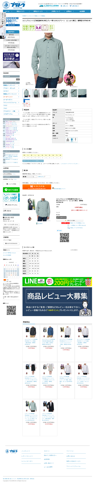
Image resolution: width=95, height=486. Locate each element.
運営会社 (32, 478)
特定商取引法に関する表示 (23, 478)
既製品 (43, 16)
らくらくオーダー (27, 461)
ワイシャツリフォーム (9, 102)
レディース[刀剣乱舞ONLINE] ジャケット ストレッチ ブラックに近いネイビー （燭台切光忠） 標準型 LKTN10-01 (48, 417)
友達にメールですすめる (76, 227)
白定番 (4, 18)
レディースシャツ (27, 456)
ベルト (5, 108)
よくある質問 (48, 467)
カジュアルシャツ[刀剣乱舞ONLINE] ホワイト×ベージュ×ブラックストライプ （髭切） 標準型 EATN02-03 (66, 343)
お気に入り (65, 6)
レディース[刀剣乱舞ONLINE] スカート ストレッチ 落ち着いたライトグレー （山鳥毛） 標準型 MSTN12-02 (48, 380)
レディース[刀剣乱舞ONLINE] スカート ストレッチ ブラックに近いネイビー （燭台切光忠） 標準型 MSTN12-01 (31, 380)
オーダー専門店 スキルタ (9, 253)
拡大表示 (40, 223)
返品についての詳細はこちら (77, 223)
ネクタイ (6, 91)
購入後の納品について (59, 188)
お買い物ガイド (49, 463)
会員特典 (47, 459)
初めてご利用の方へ (50, 455)
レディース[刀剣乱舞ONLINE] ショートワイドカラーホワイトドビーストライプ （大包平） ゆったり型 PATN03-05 (83, 380)
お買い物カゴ (75, 6)
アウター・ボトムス (9, 88)
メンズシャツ (30, 16)
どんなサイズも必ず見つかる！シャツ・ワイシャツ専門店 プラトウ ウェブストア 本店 (15, 5)
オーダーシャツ (8, 96)
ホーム (7, 11)
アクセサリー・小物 (9, 111)
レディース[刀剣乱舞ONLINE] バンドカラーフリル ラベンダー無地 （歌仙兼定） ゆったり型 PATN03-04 (66, 380)
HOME (24, 16)
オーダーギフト (8, 99)
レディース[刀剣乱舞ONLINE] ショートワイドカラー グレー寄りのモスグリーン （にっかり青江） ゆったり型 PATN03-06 (31, 417)
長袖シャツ (37, 16)
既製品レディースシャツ (10, 94)
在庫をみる (41, 176)
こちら (13, 174)
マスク (5, 105)
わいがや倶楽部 (7, 255)
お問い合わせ (71, 456)
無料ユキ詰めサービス (74, 461)
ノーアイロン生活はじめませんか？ (4, 32)
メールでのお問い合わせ (12, 224)
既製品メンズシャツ (9, 85)
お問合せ (69, 11)
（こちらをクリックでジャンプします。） (70, 163)
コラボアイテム (8, 114)
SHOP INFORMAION (12, 243)
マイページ (70, 451)
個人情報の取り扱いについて (9, 478)
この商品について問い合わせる (78, 225)
